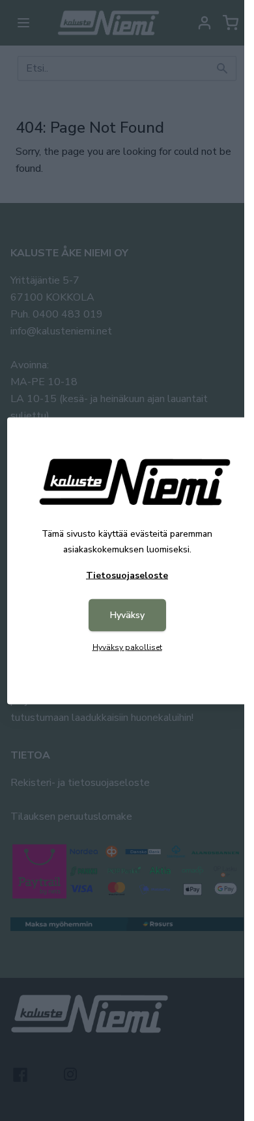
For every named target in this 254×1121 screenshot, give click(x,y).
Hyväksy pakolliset (127, 647)
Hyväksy (127, 614)
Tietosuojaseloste (127, 575)
